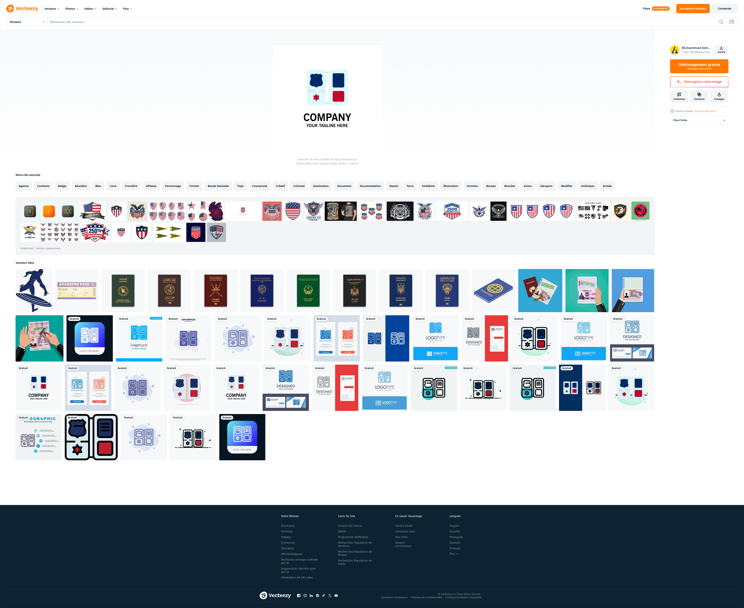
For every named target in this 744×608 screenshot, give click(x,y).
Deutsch (455, 542)
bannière (81, 186)
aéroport (546, 186)
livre (113, 186)
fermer (194, 186)
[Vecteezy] (22, 8)
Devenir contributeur (403, 544)
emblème (428, 186)
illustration (450, 186)
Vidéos (88, 8)
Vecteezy (286, 531)
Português (456, 537)
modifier (566, 186)
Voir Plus (217, 232)
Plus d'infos (680, 120)
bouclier (509, 186)
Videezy (286, 537)
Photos (70, 8)
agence (24, 186)
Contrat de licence (350, 526)
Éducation (287, 548)
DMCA (342, 531)
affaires (151, 186)
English (454, 526)
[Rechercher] (721, 21)
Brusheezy (288, 526)
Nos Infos (401, 537)
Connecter (725, 8)
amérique (587, 186)
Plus (126, 8)
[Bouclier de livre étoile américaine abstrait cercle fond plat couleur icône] (187, 388)
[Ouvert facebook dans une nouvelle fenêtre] (298, 595)
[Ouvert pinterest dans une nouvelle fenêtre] (317, 595)
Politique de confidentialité (426, 597)
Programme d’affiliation (353, 537)
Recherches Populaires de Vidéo (355, 562)
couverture (259, 186)
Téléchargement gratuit (699, 66)
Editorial (108, 8)
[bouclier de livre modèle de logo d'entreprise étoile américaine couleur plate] (39, 388)
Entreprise (288, 542)
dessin (393, 186)
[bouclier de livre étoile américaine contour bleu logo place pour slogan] (584, 338)
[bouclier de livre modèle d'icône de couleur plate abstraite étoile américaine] (287, 338)
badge (62, 186)
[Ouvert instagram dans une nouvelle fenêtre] (305, 595)
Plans (646, 8)
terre (410, 186)
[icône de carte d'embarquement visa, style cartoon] (76, 290)
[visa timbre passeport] (633, 290)
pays (240, 186)
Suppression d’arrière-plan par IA (298, 570)
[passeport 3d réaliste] (123, 290)
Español (455, 531)
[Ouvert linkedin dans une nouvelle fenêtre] (311, 595)
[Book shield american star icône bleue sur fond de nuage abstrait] (238, 338)
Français (455, 548)
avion (528, 186)
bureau (491, 186)
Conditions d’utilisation (394, 597)
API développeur (292, 554)
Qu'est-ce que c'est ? (705, 111)
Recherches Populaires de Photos (355, 553)
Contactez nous (405, 531)
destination (321, 186)
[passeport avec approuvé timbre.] (540, 290)
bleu (98, 186)
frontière (131, 186)
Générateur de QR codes (297, 577)
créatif (280, 186)
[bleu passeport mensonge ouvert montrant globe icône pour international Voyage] (493, 290)
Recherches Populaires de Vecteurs (355, 544)
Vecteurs (50, 8)
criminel (299, 186)
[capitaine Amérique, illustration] (34, 290)
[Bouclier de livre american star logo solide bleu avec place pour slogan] (435, 338)
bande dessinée (218, 186)
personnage (173, 186)
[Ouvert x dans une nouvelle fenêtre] (329, 595)
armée (607, 186)
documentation (370, 186)
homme (472, 186)
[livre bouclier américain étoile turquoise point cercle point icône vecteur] (434, 388)
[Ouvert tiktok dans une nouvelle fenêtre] (323, 595)
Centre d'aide (404, 526)
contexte (43, 186)
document (344, 186)
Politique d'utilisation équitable (463, 597)
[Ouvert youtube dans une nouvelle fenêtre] (336, 595)
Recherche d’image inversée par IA (299, 561)
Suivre (721, 52)
